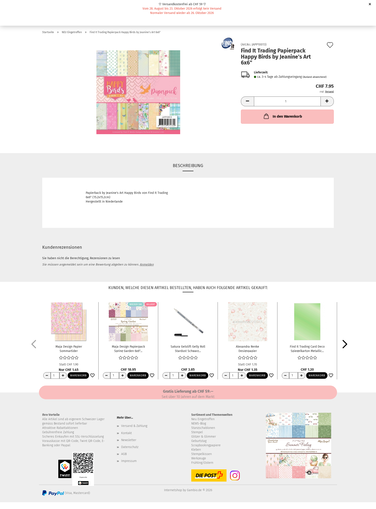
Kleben (196, 450)
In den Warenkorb (287, 116)
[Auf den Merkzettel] (92, 375)
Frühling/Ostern (202, 463)
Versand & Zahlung (134, 426)
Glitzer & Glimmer (203, 436)
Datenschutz (129, 447)
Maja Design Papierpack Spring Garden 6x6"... (128, 348)
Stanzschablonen (203, 428)
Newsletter (128, 440)
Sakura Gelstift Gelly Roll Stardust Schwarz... (188, 348)
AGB (124, 454)
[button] (247, 101)
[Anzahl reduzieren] (47, 375)
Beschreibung (188, 165)
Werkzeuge (198, 458)
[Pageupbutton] (364, 502)
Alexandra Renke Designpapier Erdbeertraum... (247, 348)
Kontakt (126, 433)
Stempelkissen (201, 454)
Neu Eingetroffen (203, 419)
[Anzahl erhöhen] (63, 375)
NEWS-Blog (198, 423)
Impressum (129, 461)
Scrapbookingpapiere (206, 445)
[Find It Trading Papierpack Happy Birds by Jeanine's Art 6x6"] (138, 92)
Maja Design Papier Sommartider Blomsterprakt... (68, 348)
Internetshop (173, 490)
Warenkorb (78, 375)
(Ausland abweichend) (315, 77)
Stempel (197, 432)
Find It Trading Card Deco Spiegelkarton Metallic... (307, 348)
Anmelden (147, 264)
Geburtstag (198, 441)
